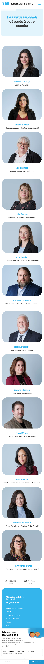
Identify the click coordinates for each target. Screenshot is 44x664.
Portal (8, 626)
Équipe (8, 622)
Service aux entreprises (14, 608)
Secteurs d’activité (12, 619)
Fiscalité (9, 612)
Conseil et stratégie (13, 615)
